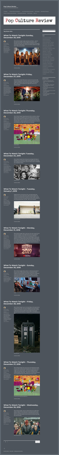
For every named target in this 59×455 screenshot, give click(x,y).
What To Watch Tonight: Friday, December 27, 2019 (18, 75)
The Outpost (52, 69)
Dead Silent (5, 374)
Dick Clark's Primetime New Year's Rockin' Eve (7, 241)
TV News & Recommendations (14, 11)
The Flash (45, 66)
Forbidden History (7, 170)
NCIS (52, 57)
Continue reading (17, 67)
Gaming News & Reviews (21, 13)
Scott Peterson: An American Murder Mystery (7, 93)
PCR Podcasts (37, 11)
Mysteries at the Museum (7, 420)
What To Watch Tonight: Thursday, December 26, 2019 (19, 112)
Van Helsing (5, 320)
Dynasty (50, 48)
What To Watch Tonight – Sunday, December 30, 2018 (19, 266)
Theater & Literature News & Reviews (10, 13)
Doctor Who (5, 48)
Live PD (48, 51)
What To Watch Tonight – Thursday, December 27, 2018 (20, 363)
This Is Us (52, 72)
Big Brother (45, 45)
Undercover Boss (6, 51)
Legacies (44, 51)
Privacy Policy (11, 451)
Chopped (8, 201)
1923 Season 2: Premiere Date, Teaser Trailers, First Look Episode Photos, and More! (48, 81)
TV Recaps (5, 11)
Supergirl (45, 63)
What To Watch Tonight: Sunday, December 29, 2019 (18, 36)
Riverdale (52, 60)
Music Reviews (29, 13)
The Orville (7, 280)
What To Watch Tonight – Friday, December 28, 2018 (18, 303)
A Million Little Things (46, 42)
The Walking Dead (46, 72)
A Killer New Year (6, 240)
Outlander (5, 279)
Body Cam (5, 201)
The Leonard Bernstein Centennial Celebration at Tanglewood (7, 317)
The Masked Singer (46, 69)
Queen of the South (46, 60)
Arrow (52, 42)
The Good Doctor (50, 66)
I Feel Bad (7, 376)
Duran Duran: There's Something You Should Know (7, 89)
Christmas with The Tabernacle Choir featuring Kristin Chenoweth (7, 168)
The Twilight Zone (7, 247)
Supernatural (49, 63)
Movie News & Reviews (45, 11)
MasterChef (45, 57)
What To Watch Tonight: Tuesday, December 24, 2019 (19, 155)
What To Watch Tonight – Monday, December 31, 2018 (19, 229)
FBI (53, 48)
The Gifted (5, 203)
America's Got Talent (46, 39)
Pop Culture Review (10, 6)
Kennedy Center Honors (7, 419)
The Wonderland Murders (7, 319)
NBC (49, 57)
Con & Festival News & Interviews (27, 11)
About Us (35, 13)
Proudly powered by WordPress (18, 451)
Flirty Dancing (8, 49)
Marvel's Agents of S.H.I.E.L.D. (47, 54)
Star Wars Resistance (6, 50)
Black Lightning (51, 45)
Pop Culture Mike (6, 43)
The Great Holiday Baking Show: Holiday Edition (7, 126)
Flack (8, 90)
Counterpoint (5, 277)
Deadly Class (9, 277)
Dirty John (5, 278)
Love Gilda (8, 202)
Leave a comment (6, 52)
